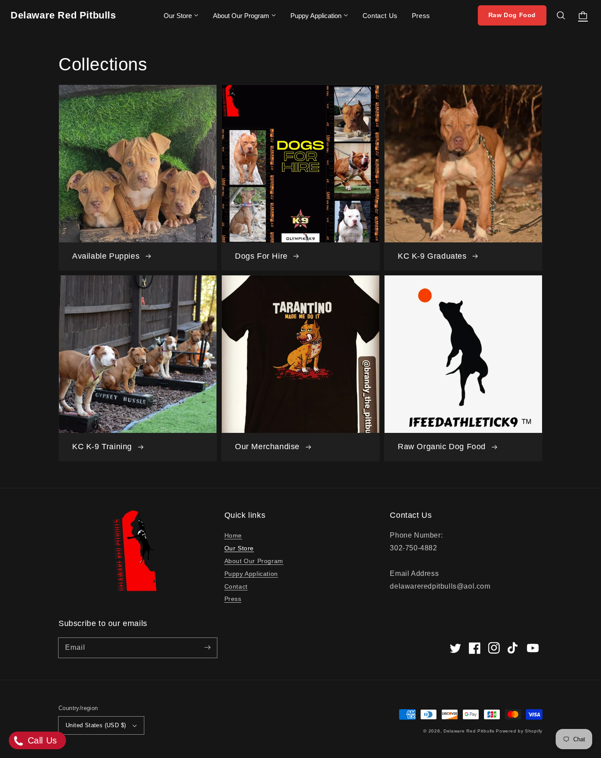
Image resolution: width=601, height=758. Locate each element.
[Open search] (560, 15)
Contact (236, 586)
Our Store (178, 15)
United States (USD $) (96, 725)
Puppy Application (315, 15)
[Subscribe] (207, 647)
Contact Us (380, 15)
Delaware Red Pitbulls (469, 731)
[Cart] (582, 15)
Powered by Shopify (519, 731)
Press (421, 15)
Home (233, 535)
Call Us (41, 740)
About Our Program (241, 15)
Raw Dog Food (512, 14)
